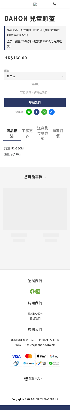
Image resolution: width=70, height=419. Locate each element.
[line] (29, 112)
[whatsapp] (44, 112)
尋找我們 (35, 318)
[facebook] (36, 112)
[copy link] (52, 112)
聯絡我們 (35, 102)
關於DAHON (35, 313)
